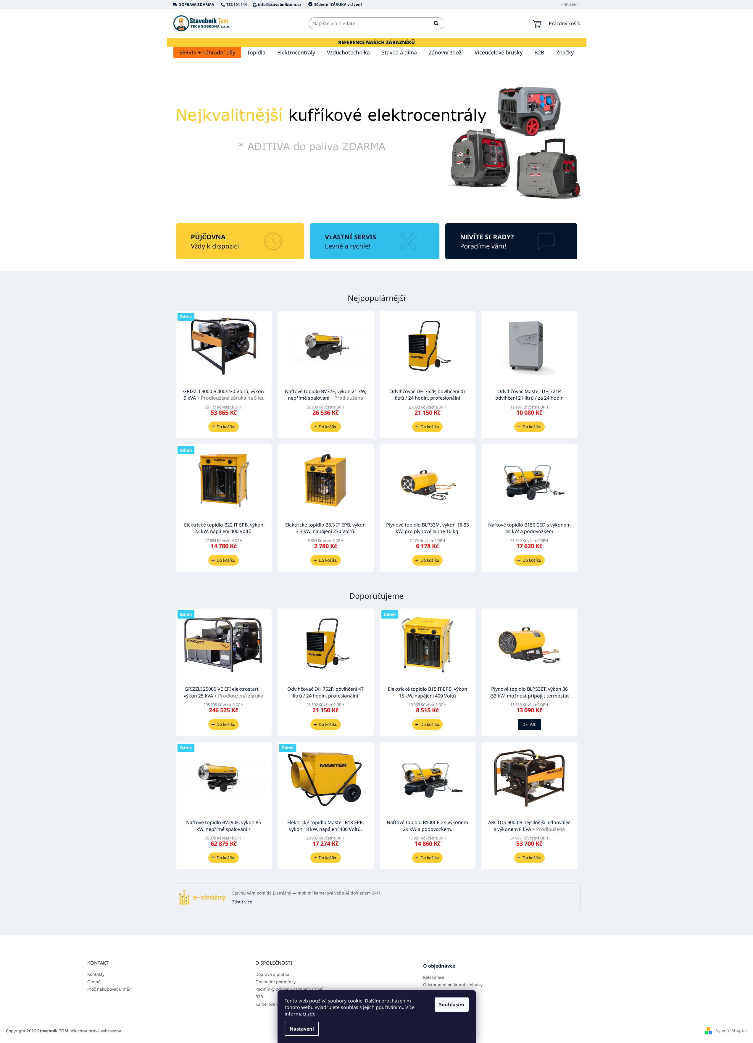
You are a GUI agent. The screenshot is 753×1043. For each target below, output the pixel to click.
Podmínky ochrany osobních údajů (289, 989)
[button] (198, 143)
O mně (94, 981)
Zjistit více (242, 902)
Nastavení (302, 1029)
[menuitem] (207, 52)
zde (311, 1013)
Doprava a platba (272, 974)
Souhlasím (451, 1004)
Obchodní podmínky (275, 981)
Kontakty (95, 974)
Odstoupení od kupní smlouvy (453, 984)
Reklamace (433, 977)
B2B (259, 997)
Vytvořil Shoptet (731, 1030)
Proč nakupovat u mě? (109, 989)
